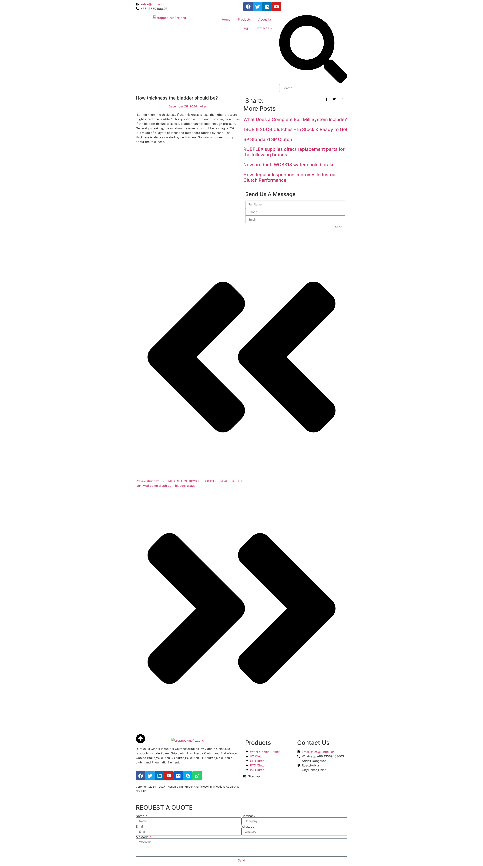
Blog (245, 28)
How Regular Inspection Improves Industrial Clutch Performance (290, 177)
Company (248, 815)
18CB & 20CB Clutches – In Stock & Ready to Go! (295, 129)
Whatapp (248, 826)
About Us (265, 19)
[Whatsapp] (197, 775)
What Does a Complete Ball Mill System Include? (295, 119)
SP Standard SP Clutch (267, 139)
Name (140, 815)
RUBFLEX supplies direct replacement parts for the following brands (294, 151)
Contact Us (263, 28)
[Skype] (187, 775)
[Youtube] (276, 6)
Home (226, 19)
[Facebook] (248, 6)
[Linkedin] (267, 6)
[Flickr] (178, 775)
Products (244, 19)
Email (140, 826)
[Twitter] (257, 6)
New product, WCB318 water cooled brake (289, 164)
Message (142, 836)
